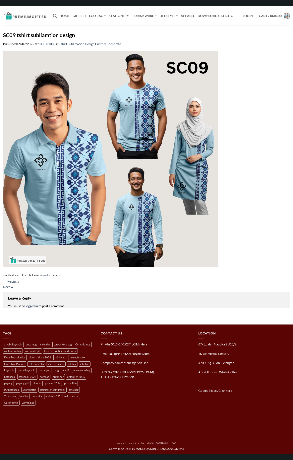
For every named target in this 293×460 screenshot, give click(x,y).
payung (8, 383)
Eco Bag (96, 16)
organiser (58, 376)
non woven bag (81, 370)
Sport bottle (29, 389)
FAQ (173, 442)
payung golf (22, 383)
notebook (9, 376)
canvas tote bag (63, 344)
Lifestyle (167, 16)
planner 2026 (53, 383)
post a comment (52, 275)
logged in (32, 306)
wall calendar (71, 396)
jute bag (84, 364)
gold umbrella (36, 364)
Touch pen (10, 396)
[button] (248, 15)
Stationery (119, 16)
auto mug (31, 344)
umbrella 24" (52, 396)
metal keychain (26, 370)
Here (144, 344)
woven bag (28, 402)
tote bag (74, 389)
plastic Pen (70, 383)
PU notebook (11, 389)
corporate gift (33, 351)
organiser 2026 (76, 376)
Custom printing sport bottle (60, 351)
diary (32, 357)
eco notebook (77, 357)
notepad (44, 376)
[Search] (55, 15)
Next (8, 287)
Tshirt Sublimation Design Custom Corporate (90, 44)
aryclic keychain (13, 344)
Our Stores (136, 442)
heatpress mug (55, 364)
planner (37, 383)
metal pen (44, 370)
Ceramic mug (82, 344)
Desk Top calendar (14, 357)
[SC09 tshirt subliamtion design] (110, 158)
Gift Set (80, 16)
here (229, 390)
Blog (150, 442)
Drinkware (144, 16)
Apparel (188, 16)
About (121, 442)
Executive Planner (14, 364)
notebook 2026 (27, 376)
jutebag (72, 364)
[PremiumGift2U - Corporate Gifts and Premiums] (25, 16)
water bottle (11, 402)
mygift (66, 370)
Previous (11, 281)
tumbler (23, 396)
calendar (45, 344)
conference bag (13, 351)
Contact (162, 442)
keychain (9, 370)
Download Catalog (215, 16)
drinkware (60, 357)
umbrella (37, 396)
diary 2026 (44, 357)
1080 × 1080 (46, 44)
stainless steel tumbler (52, 389)
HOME (65, 16)
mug (56, 370)
